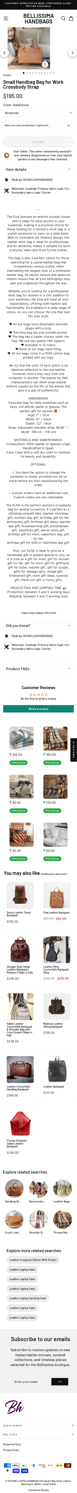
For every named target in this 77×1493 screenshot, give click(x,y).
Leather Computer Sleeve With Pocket (33, 1259)
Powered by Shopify (38, 1490)
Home (6, 75)
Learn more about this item (38, 612)
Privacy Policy (11, 1449)
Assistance (12, 1425)
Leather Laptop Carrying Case (28, 1298)
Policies (10, 1434)
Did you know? (18, 625)
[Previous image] (4, 52)
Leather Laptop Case (22, 1269)
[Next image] (72, 52)
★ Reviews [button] (74, 749)
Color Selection (16, 105)
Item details (16, 169)
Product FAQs (18, 668)
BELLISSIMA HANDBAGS (38, 18)
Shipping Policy (12, 1444)
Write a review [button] (38, 708)
